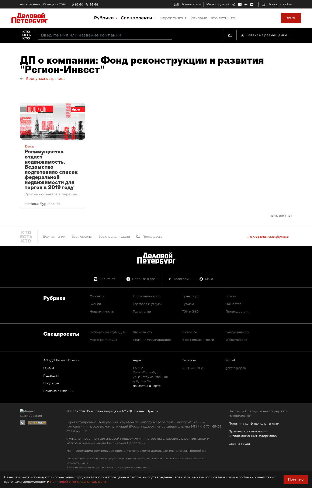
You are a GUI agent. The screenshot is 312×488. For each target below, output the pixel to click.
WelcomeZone (236, 340)
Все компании (54, 236)
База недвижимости (198, 340)
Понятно (296, 479)
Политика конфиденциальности (254, 423)
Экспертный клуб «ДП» (108, 332)
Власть (230, 296)
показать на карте (147, 386)
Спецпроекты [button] (137, 17)
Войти (291, 18)
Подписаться (191, 4)
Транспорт (190, 296)
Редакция (51, 375)
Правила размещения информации (268, 237)
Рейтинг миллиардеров (152, 340)
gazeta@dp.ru (235, 368)
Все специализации (114, 236)
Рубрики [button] (104, 17)
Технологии (142, 311)
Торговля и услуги (147, 304)
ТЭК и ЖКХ (190, 311)
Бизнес (95, 304)
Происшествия (237, 311)
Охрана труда (239, 444)
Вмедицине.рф (237, 332)
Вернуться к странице (45, 79)
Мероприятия (173, 18)
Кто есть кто (142, 332)
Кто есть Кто (223, 18)
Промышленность (147, 296)
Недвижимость (102, 311)
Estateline (189, 332)
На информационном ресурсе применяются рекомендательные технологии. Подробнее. (136, 451)
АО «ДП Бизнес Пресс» (61, 360)
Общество (233, 304)
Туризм (188, 304)
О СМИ (48, 368)
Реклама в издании (58, 391)
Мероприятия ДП (103, 340)
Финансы (97, 296)
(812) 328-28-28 (193, 368)
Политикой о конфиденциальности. (78, 482)
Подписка (51, 383)
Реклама (198, 18)
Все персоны (82, 236)
